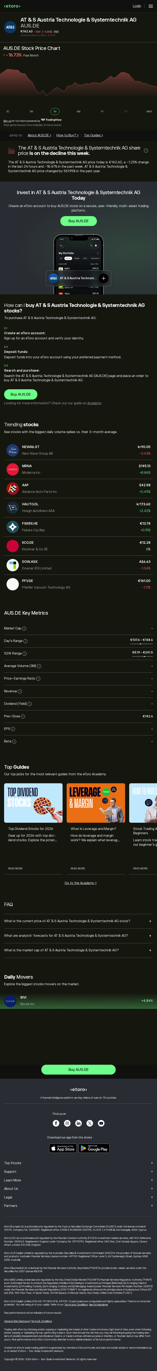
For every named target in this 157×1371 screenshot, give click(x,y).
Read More (15, 868)
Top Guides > (93, 135)
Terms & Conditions (41, 1321)
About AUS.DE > (39, 135)
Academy (94, 403)
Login (137, 6)
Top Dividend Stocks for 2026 (30, 829)
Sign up (7, 121)
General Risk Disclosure (17, 1321)
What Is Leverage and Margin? (93, 829)
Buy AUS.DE (78, 221)
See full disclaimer (98, 1304)
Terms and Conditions (76, 1304)
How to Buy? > (67, 135)
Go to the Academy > (81, 883)
